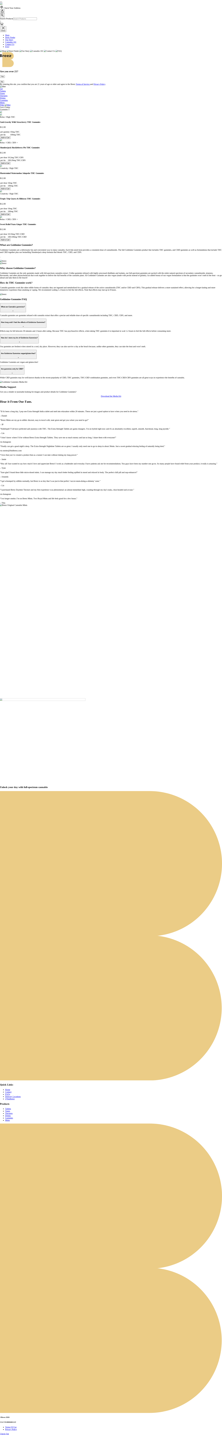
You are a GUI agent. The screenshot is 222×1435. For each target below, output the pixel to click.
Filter (2, 105)
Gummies (9, 1118)
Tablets (8, 1109)
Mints (7, 1120)
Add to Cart (5, 138)
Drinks (8, 1116)
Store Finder (10, 37)
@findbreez (10, 1099)
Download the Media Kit (111, 396)
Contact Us (9, 44)
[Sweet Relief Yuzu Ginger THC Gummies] (1, 217)
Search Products (6, 19)
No (2, 82)
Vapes (7, 1111)
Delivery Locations (13, 1096)
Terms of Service (83, 84)
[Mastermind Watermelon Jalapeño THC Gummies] (1, 166)
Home (7, 1090)
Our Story (9, 40)
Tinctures (9, 1113)
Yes (2, 76)
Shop (7, 35)
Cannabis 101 (10, 42)
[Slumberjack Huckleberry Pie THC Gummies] (1, 140)
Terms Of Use (11, 1427)
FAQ (7, 47)
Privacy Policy (99, 84)
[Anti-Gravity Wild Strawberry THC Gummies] (1, 115)
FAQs (7, 1094)
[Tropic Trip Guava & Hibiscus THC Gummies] (1, 191)
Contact (8, 1092)
